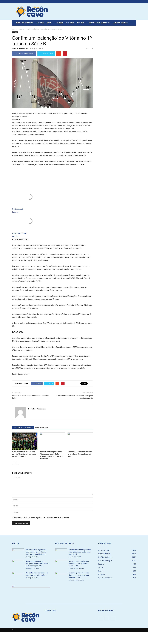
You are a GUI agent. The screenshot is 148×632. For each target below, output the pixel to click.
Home (14, 29)
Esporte (40, 23)
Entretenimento (104, 550)
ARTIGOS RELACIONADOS (23, 428)
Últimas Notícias (120, 23)
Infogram (15, 212)
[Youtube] (134, 1)
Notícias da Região (24, 23)
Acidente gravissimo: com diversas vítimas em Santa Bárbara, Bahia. (79, 575)
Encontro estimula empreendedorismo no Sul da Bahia (30, 397)
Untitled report (17, 209)
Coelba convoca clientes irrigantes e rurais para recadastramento (75, 397)
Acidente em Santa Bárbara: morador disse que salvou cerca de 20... (79, 563)
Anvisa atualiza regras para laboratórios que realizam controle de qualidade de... (36, 552)
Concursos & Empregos (99, 23)
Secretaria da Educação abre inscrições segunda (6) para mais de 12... (80, 552)
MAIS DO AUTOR (41, 428)
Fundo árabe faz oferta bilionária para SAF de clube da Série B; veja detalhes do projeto (24, 454)
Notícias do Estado (105, 557)
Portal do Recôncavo (21, 48)
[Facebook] (126, 1)
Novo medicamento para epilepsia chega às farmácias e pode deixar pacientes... (37, 563)
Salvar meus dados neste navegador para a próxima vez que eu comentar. (41, 518)
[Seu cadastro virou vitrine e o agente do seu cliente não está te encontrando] (18, 576)
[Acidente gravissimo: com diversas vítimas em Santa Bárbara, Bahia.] (61, 576)
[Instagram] (130, 1)
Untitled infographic (19, 233)
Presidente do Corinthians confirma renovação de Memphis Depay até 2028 (80, 454)
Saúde (49, 23)
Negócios (81, 23)
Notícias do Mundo (105, 578)
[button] (133, 23)
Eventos (59, 23)
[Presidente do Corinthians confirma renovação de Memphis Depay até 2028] (80, 441)
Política (70, 23)
